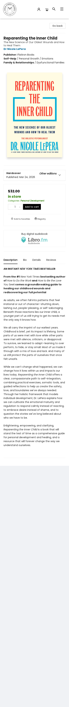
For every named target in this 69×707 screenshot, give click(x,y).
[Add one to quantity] (20, 207)
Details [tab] (36, 260)
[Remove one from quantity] (10, 207)
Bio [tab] (25, 260)
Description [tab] (11, 260)
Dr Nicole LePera (15, 49)
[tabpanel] (34, 362)
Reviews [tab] (51, 260)
